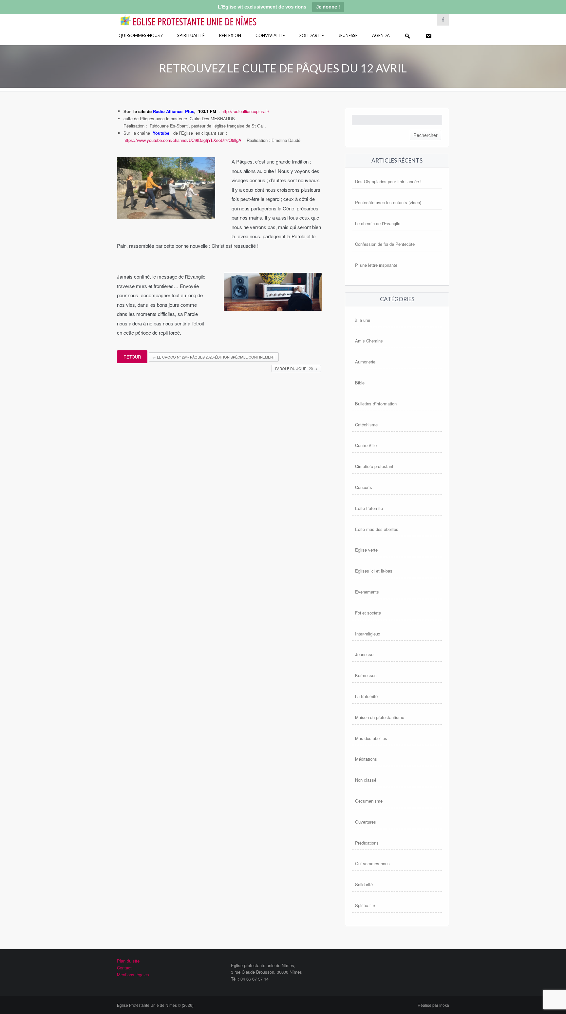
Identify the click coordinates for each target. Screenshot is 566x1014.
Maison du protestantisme (379, 717)
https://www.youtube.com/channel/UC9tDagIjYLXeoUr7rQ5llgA (182, 140)
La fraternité (366, 696)
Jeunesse (348, 35)
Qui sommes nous (372, 863)
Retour (132, 357)
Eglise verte (366, 550)
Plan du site (128, 961)
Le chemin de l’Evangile (377, 223)
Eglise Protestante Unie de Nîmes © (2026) (155, 1005)
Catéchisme (366, 424)
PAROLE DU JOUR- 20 (296, 368)
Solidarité (311, 35)
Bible (360, 383)
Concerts (363, 487)
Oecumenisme (369, 801)
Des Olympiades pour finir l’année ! (388, 181)
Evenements (367, 592)
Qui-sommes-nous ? (141, 35)
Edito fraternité (369, 508)
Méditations (366, 759)
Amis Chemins (369, 341)
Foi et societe (368, 613)
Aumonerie (365, 362)
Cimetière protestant (374, 466)
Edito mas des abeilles (376, 529)
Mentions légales (133, 974)
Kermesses (366, 675)
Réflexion (230, 35)
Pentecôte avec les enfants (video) (388, 202)
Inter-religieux (367, 634)
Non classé (365, 780)
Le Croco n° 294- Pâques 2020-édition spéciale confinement (213, 357)
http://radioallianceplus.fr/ (245, 111)
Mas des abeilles (371, 738)
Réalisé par (433, 1005)
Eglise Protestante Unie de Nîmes (198, 16)
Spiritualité (191, 35)
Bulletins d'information (376, 403)
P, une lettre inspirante (376, 265)
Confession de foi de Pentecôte (385, 244)
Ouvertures (365, 822)
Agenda (381, 35)
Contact (124, 968)
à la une (362, 320)
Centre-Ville (366, 445)
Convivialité (270, 35)
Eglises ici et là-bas (373, 571)
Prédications (367, 843)
